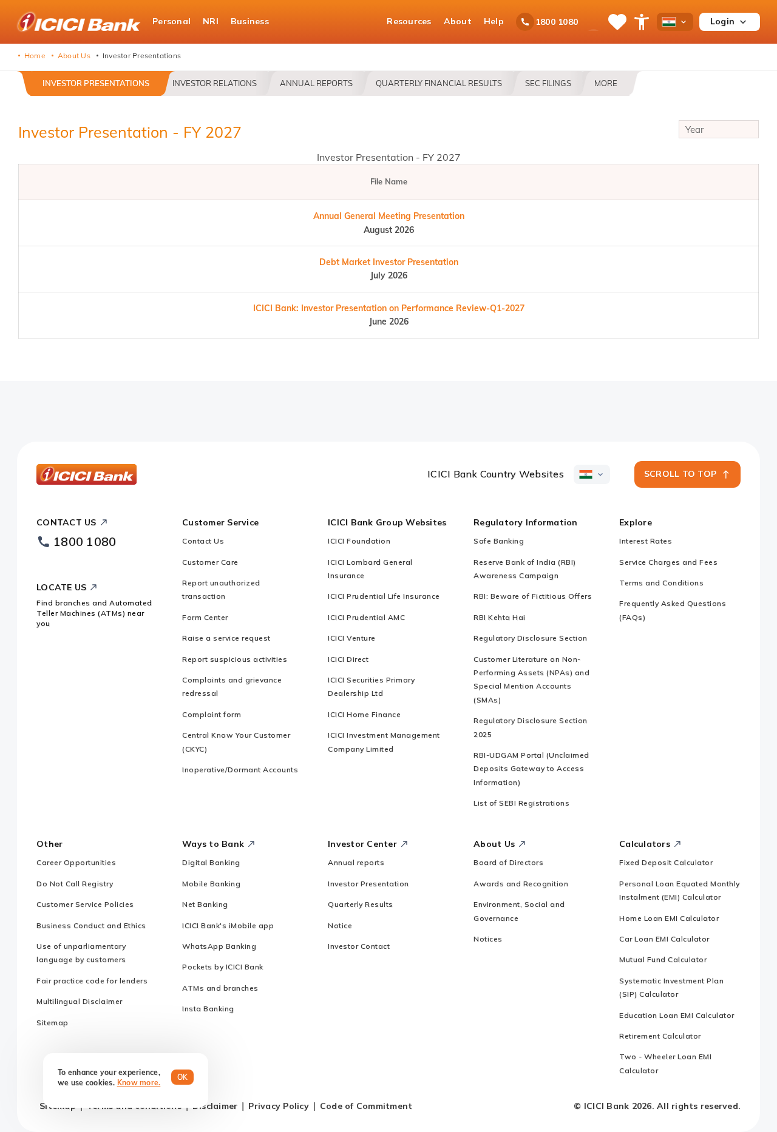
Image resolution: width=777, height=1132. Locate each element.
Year (694, 129)
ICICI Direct (348, 659)
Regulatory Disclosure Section (530, 637)
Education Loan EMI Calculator (677, 1015)
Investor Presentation (368, 883)
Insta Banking (208, 1008)
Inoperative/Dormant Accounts (240, 769)
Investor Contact (359, 946)
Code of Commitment (366, 1105)
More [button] (605, 83)
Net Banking (205, 904)
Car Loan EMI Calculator (664, 938)
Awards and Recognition (520, 883)
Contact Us (203, 540)
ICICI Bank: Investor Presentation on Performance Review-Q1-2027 (388, 308)
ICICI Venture (352, 637)
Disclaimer (215, 1105)
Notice (340, 925)
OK (182, 1077)
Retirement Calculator (660, 1035)
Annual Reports (316, 83)
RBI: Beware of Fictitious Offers (532, 596)
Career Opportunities (76, 862)
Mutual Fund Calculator (663, 959)
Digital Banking (211, 862)
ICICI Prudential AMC (366, 617)
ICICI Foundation (359, 540)
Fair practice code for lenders (92, 980)
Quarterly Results (360, 904)
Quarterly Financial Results (439, 83)
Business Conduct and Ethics (91, 925)
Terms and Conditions (661, 582)
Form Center (205, 617)
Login (722, 21)
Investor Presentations (95, 83)
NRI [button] (211, 21)
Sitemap (52, 1022)
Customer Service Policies (85, 904)
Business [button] (250, 21)
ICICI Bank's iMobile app (228, 925)
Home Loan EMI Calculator (669, 918)
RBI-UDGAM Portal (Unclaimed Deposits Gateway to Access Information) (531, 768)
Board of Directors (508, 862)
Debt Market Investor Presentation (388, 262)
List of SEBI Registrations (521, 802)
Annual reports (356, 862)
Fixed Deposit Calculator (666, 862)
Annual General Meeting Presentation (388, 216)
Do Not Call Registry (74, 883)
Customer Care (210, 562)
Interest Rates (645, 540)
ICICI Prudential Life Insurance (384, 596)
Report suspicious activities (234, 659)
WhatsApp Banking (219, 946)
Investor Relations (214, 83)
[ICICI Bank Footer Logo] (86, 474)
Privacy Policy (278, 1105)
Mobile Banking (211, 883)
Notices (488, 938)
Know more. (139, 1082)
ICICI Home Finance (364, 714)
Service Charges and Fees (668, 562)
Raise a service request (226, 637)
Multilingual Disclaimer (79, 1001)
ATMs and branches (220, 987)
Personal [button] (171, 21)
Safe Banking (498, 540)
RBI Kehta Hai (499, 617)
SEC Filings (548, 83)
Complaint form (211, 714)
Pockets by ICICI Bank (222, 966)
